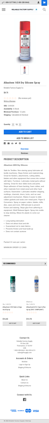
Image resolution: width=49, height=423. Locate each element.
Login (21, 364)
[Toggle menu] (3, 9)
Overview (25, 149)
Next (46, 264)
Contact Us (24, 383)
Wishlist (24, 362)
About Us (24, 380)
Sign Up (27, 364)
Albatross (29, 302)
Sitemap (28, 421)
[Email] (9, 143)
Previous (42, 264)
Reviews (24, 153)
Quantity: (7, 124)
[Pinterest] (20, 143)
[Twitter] (16, 143)
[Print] (12, 143)
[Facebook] (5, 143)
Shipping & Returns (24, 367)
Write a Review (9, 101)
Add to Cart (12, 323)
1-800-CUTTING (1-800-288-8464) (16, 2)
